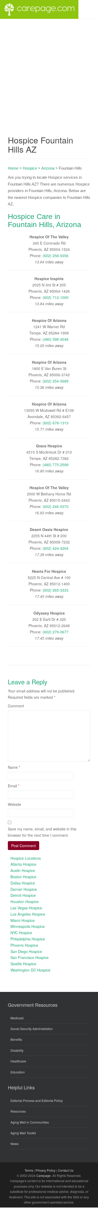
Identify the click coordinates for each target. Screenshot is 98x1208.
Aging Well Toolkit (23, 1133)
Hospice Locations (25, 858)
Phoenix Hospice (24, 945)
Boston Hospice (23, 876)
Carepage (43, 1175)
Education (17, 1072)
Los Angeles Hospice (27, 914)
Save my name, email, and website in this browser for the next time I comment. (42, 832)
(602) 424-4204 (55, 548)
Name (14, 767)
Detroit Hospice (23, 895)
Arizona (47, 168)
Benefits (16, 1039)
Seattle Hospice (23, 963)
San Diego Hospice (26, 951)
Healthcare (18, 1061)
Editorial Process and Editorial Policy (36, 1100)
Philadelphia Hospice (27, 938)
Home (13, 168)
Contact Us (65, 1170)
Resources (18, 1111)
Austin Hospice (22, 870)
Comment (16, 705)
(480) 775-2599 (55, 464)
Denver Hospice (23, 889)
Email (13, 785)
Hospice (30, 168)
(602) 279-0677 (55, 631)
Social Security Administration (31, 1028)
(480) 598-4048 (55, 339)
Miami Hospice (22, 920)
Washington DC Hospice (30, 970)
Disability (17, 1050)
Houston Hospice (24, 901)
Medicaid (17, 1018)
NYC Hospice (21, 932)
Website (14, 804)
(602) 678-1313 (55, 422)
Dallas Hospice (22, 883)
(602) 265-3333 (55, 590)
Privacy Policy (45, 1170)
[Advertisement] (49, 71)
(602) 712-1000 (55, 297)
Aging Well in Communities (29, 1122)
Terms (29, 1170)
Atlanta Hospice (23, 864)
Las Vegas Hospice (26, 907)
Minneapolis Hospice (27, 926)
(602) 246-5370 (55, 506)
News (14, 1143)
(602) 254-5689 (55, 381)
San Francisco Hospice (29, 957)
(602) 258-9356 (55, 255)
